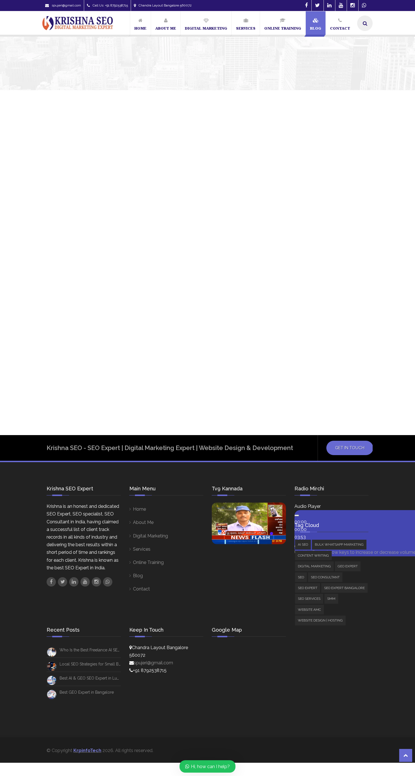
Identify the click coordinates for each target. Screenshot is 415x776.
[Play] (296, 515)
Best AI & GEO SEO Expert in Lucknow (94, 678)
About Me (143, 522)
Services (141, 549)
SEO (301, 577)
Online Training (148, 562)
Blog (138, 575)
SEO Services (309, 599)
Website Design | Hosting (320, 620)
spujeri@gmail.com (66, 5)
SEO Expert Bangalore (344, 588)
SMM (331, 599)
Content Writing (313, 555)
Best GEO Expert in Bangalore (87, 692)
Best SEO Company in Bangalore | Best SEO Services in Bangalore (138, 344)
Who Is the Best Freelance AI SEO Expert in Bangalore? (109, 650)
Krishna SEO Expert (62, 357)
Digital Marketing (150, 536)
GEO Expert (348, 566)
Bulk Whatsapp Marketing (339, 544)
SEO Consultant (325, 577)
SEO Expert (307, 588)
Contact (141, 589)
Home (139, 509)
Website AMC (309, 610)
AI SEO (303, 544)
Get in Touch (349, 447)
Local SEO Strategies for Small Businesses (98, 664)
